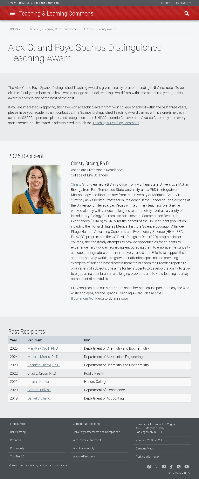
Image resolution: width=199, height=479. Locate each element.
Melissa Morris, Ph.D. (43, 357)
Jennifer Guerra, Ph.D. (43, 365)
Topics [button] (164, 3)
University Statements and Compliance (96, 432)
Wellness (15, 440)
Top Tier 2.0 (17, 456)
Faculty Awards (107, 29)
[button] (12, 13)
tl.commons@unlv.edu (87, 298)
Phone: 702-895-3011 (149, 440)
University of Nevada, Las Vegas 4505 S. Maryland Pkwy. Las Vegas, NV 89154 (155, 428)
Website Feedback (84, 456)
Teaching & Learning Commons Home (53, 29)
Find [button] (187, 13)
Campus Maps (145, 448)
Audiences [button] (182, 3)
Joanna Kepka (38, 382)
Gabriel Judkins (39, 390)
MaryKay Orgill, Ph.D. (42, 348)
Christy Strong (81, 184)
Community (17, 448)
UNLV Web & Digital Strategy (53, 465)
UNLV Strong (18, 432)
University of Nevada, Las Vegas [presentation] (38, 3)
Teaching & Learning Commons (116, 123)
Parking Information (148, 456)
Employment (18, 423)
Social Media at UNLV (179, 473)
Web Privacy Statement (87, 440)
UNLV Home (17, 29)
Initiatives (87, 29)
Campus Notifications (86, 423)
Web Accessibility (83, 448)
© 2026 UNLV (16, 465)
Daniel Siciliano (38, 398)
